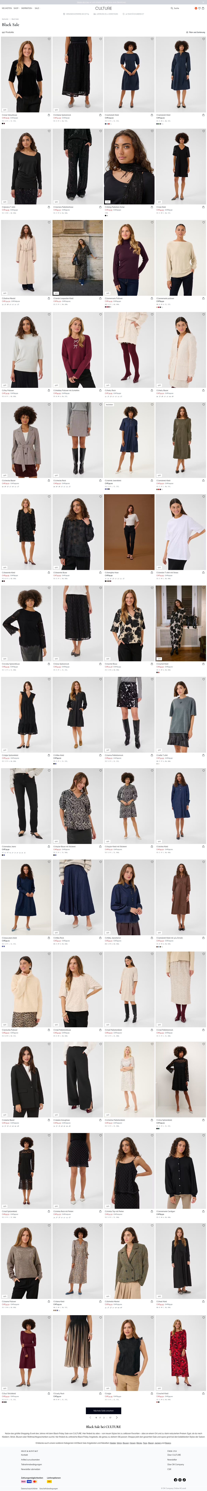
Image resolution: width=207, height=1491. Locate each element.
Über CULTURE (174, 1455)
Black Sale (15, 19)
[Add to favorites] (49, 39)
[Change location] (196, 8)
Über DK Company (175, 1464)
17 (110, 1417)
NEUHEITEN (7, 8)
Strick (119, 1443)
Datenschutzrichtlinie (29, 1489)
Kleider (113, 1443)
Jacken (158, 1443)
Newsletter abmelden (30, 1469)
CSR (169, 1469)
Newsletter (172, 1460)
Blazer (151, 1443)
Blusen (126, 1443)
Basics (168, 1443)
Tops (145, 1443)
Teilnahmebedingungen (31, 1464)
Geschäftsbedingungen (48, 1489)
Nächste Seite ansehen (104, 1411)
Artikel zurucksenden (30, 1460)
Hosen (132, 1443)
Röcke (139, 1443)
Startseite (5, 19)
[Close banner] (203, 2)
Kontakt (24, 1455)
